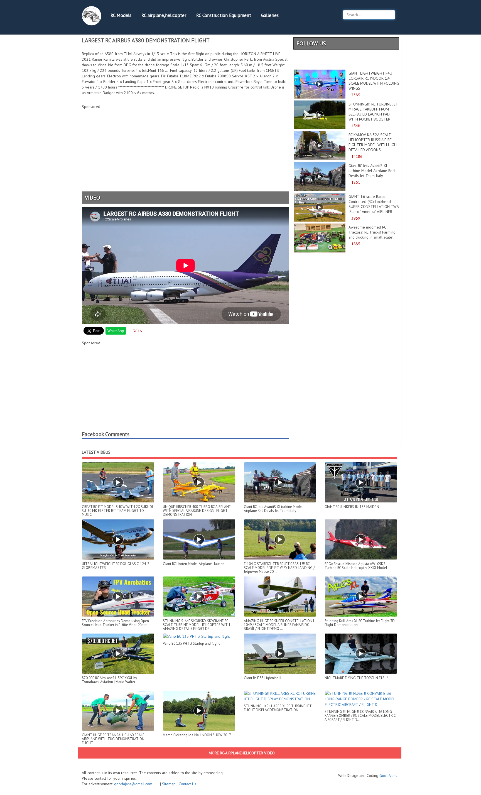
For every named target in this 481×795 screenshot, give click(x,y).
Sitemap (169, 783)
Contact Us (187, 783)
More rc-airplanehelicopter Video (241, 752)
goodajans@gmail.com (136, 783)
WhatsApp (115, 330)
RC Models (121, 15)
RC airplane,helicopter (163, 15)
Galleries (270, 15)
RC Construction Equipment (223, 15)
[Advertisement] (185, 154)
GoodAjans (388, 775)
